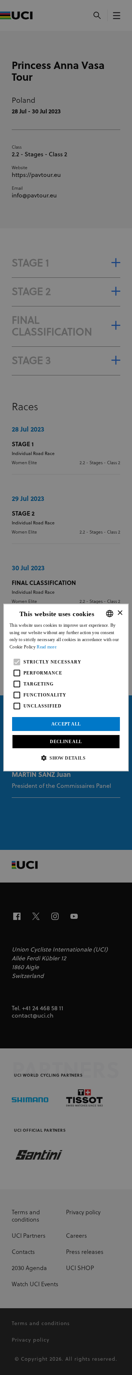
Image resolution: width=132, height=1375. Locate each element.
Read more (46, 647)
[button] (66, 757)
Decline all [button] (66, 741)
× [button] (119, 613)
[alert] (66, 687)
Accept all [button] (66, 724)
